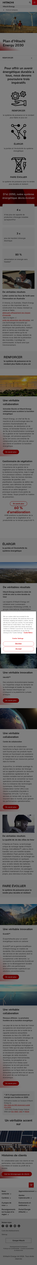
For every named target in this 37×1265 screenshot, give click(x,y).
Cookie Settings (17, 638)
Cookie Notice (28, 632)
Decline (18, 644)
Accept (19, 649)
